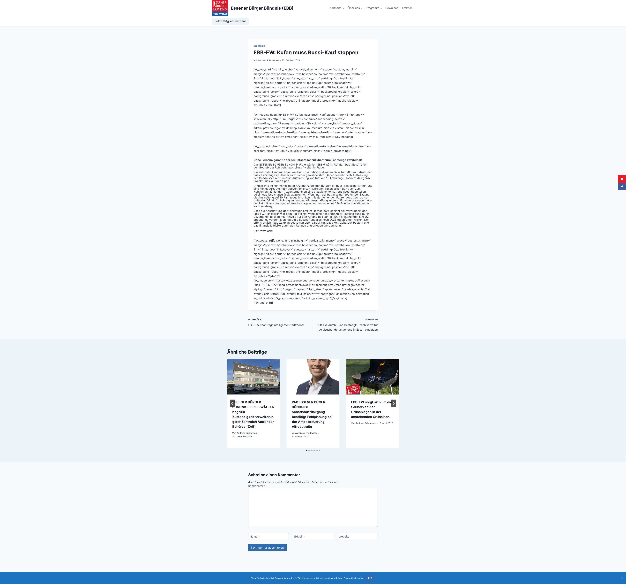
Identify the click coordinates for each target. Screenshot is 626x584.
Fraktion (407, 8)
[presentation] (253, 376)
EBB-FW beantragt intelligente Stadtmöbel (276, 322)
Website (344, 536)
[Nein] (622, 578)
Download (392, 8)
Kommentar (257, 486)
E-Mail (299, 536)
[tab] (306, 450)
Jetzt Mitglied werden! (230, 21)
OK (370, 578)
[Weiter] (393, 403)
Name (255, 536)
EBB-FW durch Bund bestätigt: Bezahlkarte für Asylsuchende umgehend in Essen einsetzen (347, 324)
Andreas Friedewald (268, 60)
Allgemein (259, 46)
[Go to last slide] (232, 403)
